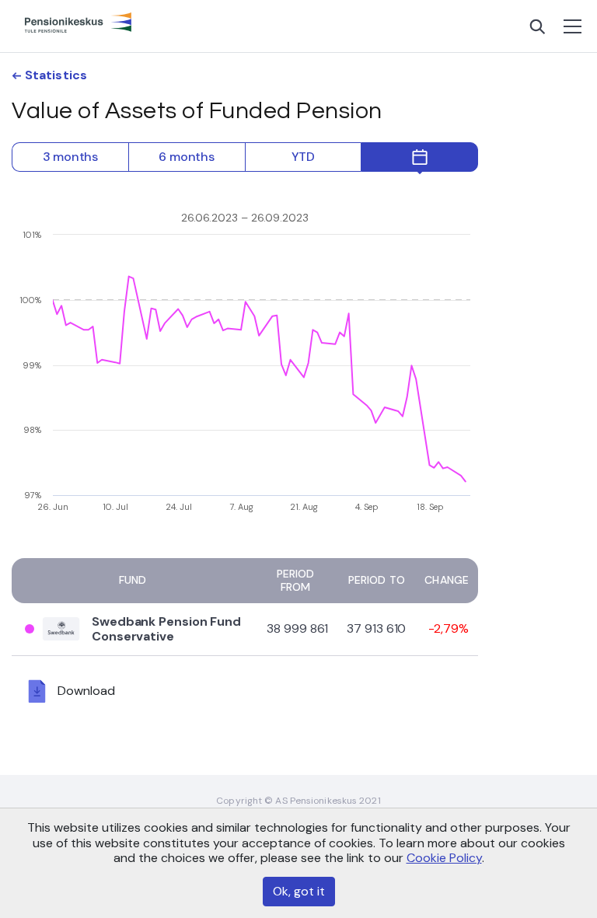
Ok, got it (299, 891)
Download (86, 690)
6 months (186, 156)
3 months (70, 156)
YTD (303, 156)
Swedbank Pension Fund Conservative (166, 629)
